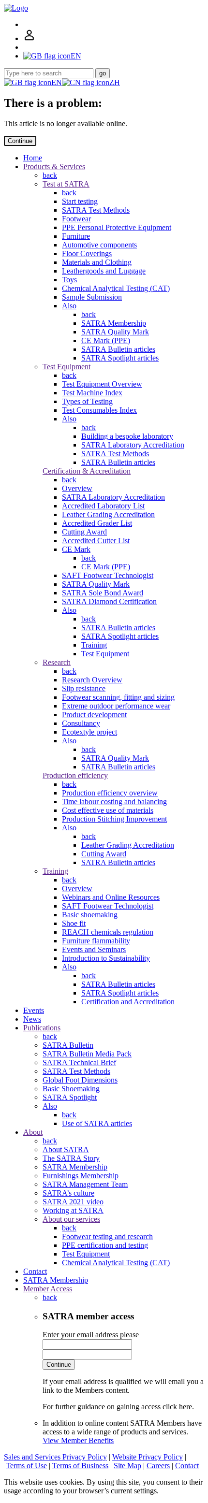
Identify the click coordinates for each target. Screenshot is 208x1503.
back (50, 175)
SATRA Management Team (85, 1184)
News (32, 1019)
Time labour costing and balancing (114, 801)
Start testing (80, 201)
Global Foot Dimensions (80, 1080)
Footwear (76, 219)
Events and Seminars (94, 949)
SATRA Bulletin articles (118, 349)
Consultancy (81, 723)
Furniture (76, 236)
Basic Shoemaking (71, 1088)
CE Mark (76, 549)
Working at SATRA (73, 1210)
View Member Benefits (78, 1440)
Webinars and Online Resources (111, 897)
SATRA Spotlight (70, 1097)
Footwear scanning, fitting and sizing (118, 697)
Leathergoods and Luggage (104, 271)
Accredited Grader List (97, 523)
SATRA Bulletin (68, 1045)
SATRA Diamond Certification (109, 601)
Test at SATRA (66, 184)
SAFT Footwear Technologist (107, 575)
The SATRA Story (71, 1158)
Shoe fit (74, 923)
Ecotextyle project (89, 732)
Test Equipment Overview (102, 384)
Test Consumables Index (99, 410)
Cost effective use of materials (107, 810)
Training (94, 645)
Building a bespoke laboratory (127, 436)
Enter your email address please (91, 1334)
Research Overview (92, 680)
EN (56, 82)
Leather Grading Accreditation (108, 514)
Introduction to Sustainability (106, 958)
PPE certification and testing (105, 1245)
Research (57, 662)
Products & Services (54, 166)
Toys (69, 279)
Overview (77, 488)
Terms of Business (80, 1465)
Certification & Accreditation (87, 471)
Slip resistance (83, 688)
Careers (158, 1465)
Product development (94, 714)
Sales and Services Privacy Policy (55, 1457)
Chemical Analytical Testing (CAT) (116, 288)
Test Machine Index (92, 393)
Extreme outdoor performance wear (116, 706)
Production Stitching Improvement (114, 819)
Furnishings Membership (81, 1175)
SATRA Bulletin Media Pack (87, 1054)
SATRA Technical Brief (79, 1062)
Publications (41, 1028)
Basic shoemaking (90, 914)
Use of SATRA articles (97, 1123)
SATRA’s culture (68, 1193)
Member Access (47, 1289)
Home (32, 158)
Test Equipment (66, 366)
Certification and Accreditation (128, 1001)
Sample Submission (92, 297)
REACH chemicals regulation (107, 932)
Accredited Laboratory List (103, 506)
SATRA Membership (113, 323)
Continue (20, 141)
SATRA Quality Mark (115, 332)
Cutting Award (84, 532)
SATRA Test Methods (96, 210)
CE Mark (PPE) (105, 340)
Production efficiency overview (110, 793)
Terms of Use (26, 1465)
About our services (71, 1219)
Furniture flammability (96, 941)
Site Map (127, 1465)
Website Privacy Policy (147, 1457)
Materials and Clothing (97, 262)
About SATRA (66, 1149)
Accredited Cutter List (96, 540)
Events (33, 1010)
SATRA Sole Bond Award (102, 593)
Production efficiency (75, 775)
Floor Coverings (87, 253)
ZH (114, 82)
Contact (35, 1271)
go (102, 73)
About (33, 1132)
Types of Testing (87, 401)
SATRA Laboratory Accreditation (132, 445)
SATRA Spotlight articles (120, 358)
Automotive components (99, 245)
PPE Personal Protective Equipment (116, 227)
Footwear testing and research (107, 1236)
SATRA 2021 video (73, 1202)
